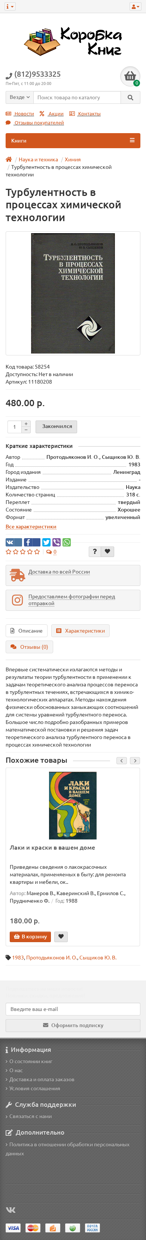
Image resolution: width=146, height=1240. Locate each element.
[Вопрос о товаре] (95, 551)
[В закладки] (107, 551)
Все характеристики (31, 527)
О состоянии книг (30, 1061)
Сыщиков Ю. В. (97, 958)
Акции (56, 114)
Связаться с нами (30, 1116)
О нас (16, 1070)
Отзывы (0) (34, 647)
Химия (73, 159)
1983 (18, 958)
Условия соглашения (34, 1088)
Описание (30, 631)
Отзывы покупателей (38, 123)
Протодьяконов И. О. (51, 958)
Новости (23, 114)
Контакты (89, 114)
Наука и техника (38, 159)
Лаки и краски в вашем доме (52, 847)
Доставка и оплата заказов (41, 1079)
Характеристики (85, 631)
